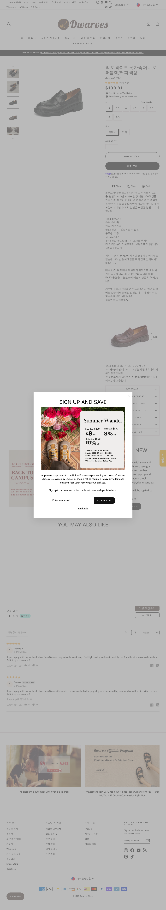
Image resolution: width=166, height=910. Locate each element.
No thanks (83, 508)
